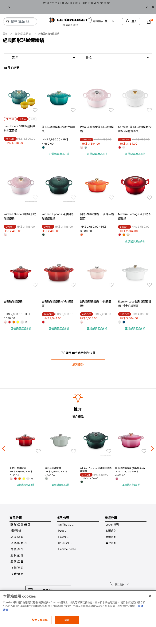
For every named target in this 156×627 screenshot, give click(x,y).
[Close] (153, 7)
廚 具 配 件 (16, 555)
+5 (26, 322)
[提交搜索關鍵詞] (7, 21)
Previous (9, 7)
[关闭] (150, 596)
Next (146, 7)
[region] (78, 608)
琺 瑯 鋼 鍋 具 (18, 543)
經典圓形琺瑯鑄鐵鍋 (48, 33)
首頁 (5, 33)
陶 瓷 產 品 (16, 549)
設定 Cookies (39, 619)
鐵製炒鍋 (15, 530)
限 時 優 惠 (16, 573)
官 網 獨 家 (16, 567)
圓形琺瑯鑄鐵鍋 (13, 301)
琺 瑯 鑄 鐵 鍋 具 (23, 33)
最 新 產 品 (16, 561)
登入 (134, 21)
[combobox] (21, 21)
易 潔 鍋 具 (16, 536)
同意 (66, 619)
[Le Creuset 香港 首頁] (70, 21)
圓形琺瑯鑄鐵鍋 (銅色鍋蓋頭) (130, 468)
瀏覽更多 (78, 364)
